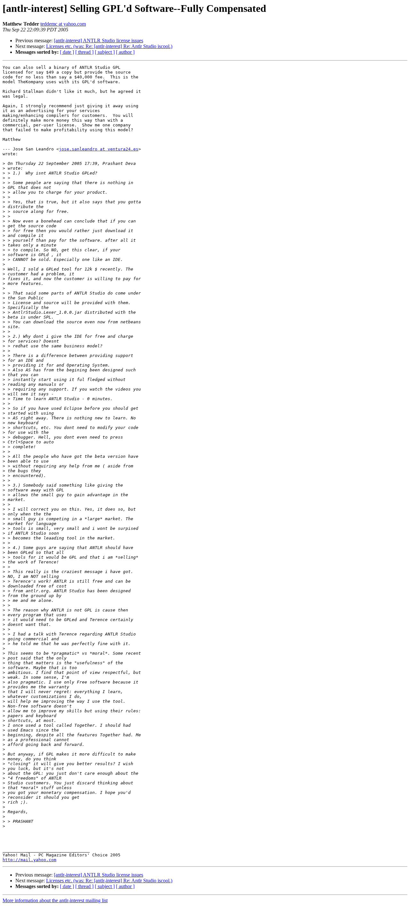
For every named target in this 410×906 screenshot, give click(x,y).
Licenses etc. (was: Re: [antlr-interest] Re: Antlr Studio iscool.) (109, 46)
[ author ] (125, 52)
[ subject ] (105, 52)
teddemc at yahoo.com (63, 24)
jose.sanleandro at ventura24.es (98, 149)
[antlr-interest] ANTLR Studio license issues (98, 40)
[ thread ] (84, 52)
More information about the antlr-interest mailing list (55, 900)
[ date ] (67, 52)
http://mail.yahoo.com (29, 859)
